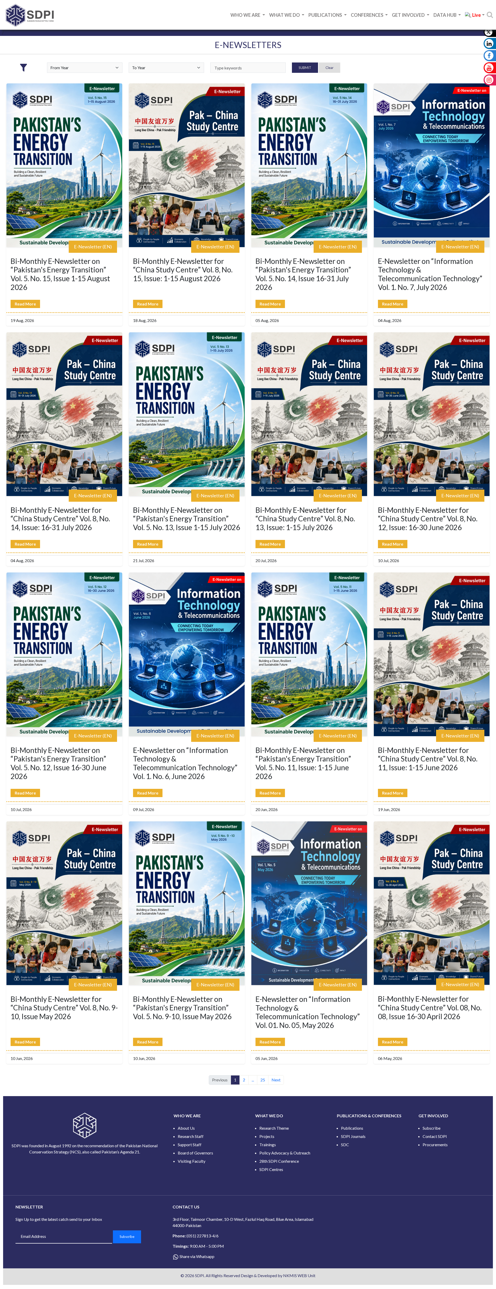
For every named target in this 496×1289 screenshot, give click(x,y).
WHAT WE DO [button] (285, 15)
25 (262, 1079)
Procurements (435, 1144)
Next (276, 1079)
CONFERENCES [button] (367, 15)
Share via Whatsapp (197, 1256)
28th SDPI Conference (279, 1161)
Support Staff (190, 1144)
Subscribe (431, 1128)
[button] (475, 15)
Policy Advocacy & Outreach (284, 1152)
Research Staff (191, 1136)
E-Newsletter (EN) (93, 246)
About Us (186, 1128)
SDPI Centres (271, 1169)
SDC (345, 1144)
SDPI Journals (353, 1136)
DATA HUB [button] (445, 15)
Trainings (267, 1144)
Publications (352, 1128)
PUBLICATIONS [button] (325, 15)
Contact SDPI (435, 1136)
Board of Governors (195, 1152)
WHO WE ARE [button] (245, 15)
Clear (330, 68)
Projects (266, 1136)
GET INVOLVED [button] (408, 15)
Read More (25, 303)
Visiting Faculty (191, 1161)
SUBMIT (305, 68)
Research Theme (274, 1128)
